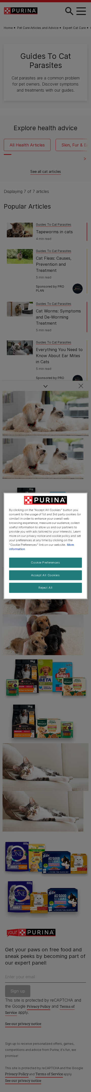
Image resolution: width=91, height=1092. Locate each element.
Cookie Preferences (45, 562)
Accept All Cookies (45, 575)
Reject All (45, 587)
